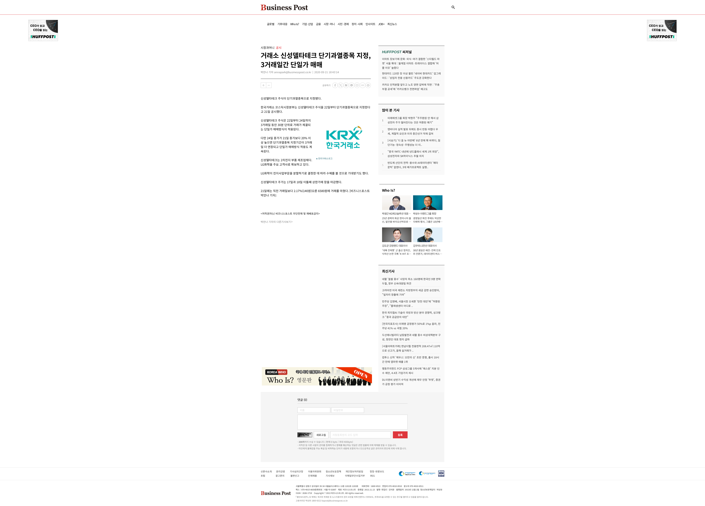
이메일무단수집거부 (355, 475)
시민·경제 (343, 24)
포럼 (266, 475)
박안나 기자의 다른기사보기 (276, 222)
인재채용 (315, 475)
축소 (269, 85)
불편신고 (297, 475)
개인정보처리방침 (358, 471)
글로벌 (270, 24)
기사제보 (333, 475)
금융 (318, 24)
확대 (263, 85)
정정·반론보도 (377, 471)
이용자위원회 (317, 471)
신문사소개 (268, 471)
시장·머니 (329, 24)
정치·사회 (357, 24)
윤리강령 (283, 471)
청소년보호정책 (336, 471)
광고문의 (281, 475)
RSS (372, 475)
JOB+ (381, 24)
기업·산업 (307, 24)
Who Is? (294, 24)
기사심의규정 (299, 471)
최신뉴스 (392, 24)
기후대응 (282, 24)
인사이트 (370, 24)
